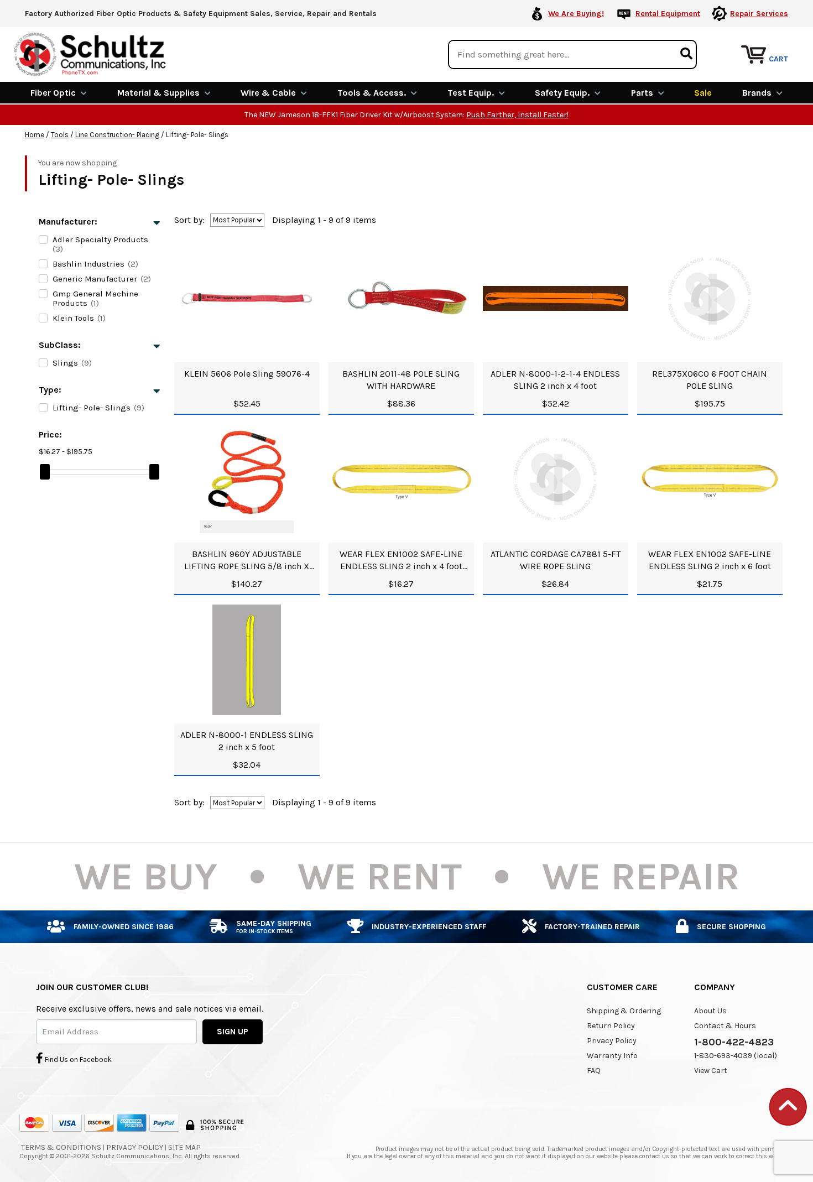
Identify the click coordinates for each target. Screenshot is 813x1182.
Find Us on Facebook (77, 1059)
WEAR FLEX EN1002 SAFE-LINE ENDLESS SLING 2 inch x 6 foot (709, 560)
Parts (642, 92)
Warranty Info (612, 1055)
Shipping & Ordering (624, 1011)
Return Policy (611, 1025)
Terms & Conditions (61, 1147)
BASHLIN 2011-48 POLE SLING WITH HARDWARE (401, 379)
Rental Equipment (667, 13)
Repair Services (759, 13)
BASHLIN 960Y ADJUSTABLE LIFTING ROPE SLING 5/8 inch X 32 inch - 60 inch (246, 560)
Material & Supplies (158, 92)
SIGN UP (232, 1032)
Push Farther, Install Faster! (517, 114)
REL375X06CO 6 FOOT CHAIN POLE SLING (709, 379)
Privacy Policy (612, 1040)
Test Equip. (470, 92)
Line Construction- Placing (117, 135)
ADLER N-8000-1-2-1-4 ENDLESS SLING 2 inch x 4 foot (555, 379)
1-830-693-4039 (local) (735, 1055)
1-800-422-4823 (734, 1042)
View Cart (710, 1070)
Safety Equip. (562, 92)
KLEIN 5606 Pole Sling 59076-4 (247, 373)
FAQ (594, 1070)
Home (34, 135)
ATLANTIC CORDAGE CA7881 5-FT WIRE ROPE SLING (556, 560)
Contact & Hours (725, 1025)
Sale (703, 92)
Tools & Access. (371, 92)
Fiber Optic (53, 92)
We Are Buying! (576, 13)
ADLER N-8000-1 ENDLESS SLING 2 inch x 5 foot (246, 741)
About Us (710, 1011)
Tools (60, 135)
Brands (757, 92)
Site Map (184, 1147)
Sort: (189, 220)
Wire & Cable (268, 92)
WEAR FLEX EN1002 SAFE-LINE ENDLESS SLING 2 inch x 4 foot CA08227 (401, 560)
